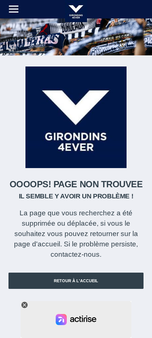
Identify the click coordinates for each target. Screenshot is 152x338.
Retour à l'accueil (76, 281)
